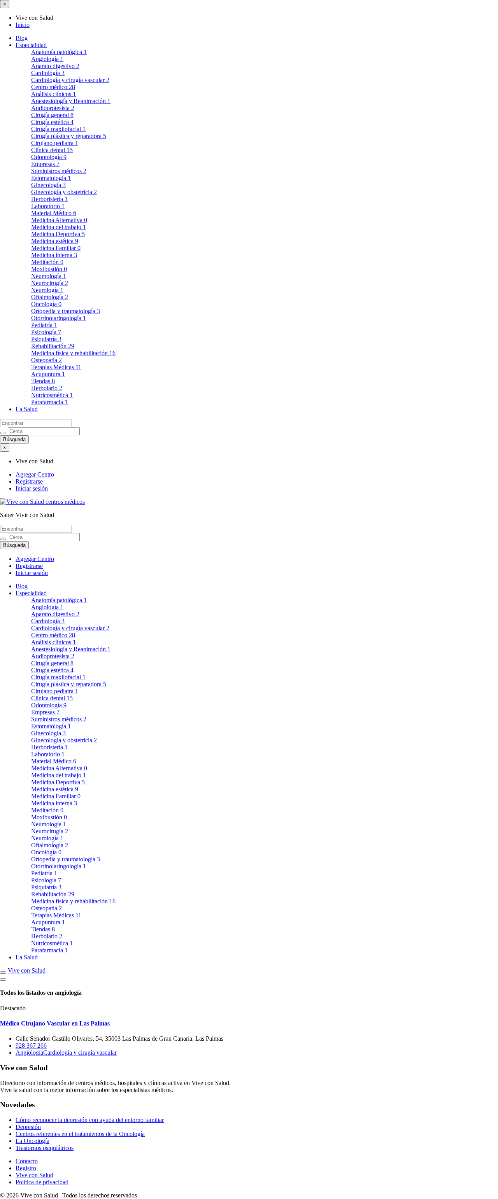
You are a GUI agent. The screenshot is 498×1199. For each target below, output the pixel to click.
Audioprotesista (52, 108)
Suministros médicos (58, 171)
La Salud (27, 409)
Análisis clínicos (53, 94)
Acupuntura (48, 374)
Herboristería (49, 199)
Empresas (45, 164)
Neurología (47, 290)
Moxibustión (49, 269)
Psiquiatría (46, 339)
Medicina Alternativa (59, 220)
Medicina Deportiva (58, 234)
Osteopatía (46, 360)
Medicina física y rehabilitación (73, 353)
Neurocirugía (49, 283)
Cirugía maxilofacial (58, 129)
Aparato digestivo (55, 66)
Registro (26, 1168)
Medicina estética (54, 241)
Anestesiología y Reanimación (70, 101)
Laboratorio (48, 206)
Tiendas (43, 381)
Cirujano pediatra (54, 143)
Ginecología (48, 185)
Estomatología (51, 178)
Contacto (27, 1161)
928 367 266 (31, 1045)
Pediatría (44, 325)
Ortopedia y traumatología (65, 311)
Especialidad (31, 45)
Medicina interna (54, 255)
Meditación (47, 262)
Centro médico (53, 87)
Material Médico (53, 213)
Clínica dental (52, 150)
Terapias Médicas (56, 367)
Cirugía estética (52, 122)
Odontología (49, 157)
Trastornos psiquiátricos (45, 1148)
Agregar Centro (35, 474)
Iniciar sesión (32, 488)
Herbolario (46, 388)
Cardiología (48, 73)
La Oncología (32, 1141)
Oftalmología (49, 297)
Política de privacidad (42, 1182)
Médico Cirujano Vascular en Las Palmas (55, 1023)
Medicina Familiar (56, 248)
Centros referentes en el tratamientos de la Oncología (80, 1134)
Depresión (28, 1127)
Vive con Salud (27, 970)
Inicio (23, 24)
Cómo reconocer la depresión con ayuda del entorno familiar (90, 1120)
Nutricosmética (52, 395)
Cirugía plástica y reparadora (68, 136)
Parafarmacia (49, 402)
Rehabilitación (52, 346)
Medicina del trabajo (58, 227)
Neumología (48, 276)
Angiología (47, 59)
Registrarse (29, 481)
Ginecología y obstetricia (64, 192)
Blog (22, 38)
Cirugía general (52, 115)
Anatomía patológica (59, 52)
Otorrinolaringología (58, 318)
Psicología (46, 332)
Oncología (46, 304)
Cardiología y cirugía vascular (70, 80)
